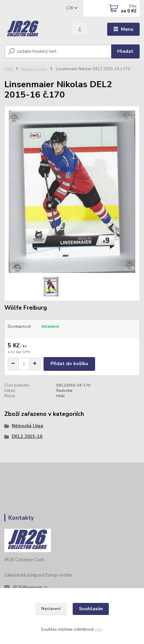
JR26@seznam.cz (30, 588)
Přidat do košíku (69, 363)
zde (98, 629)
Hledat (125, 51)
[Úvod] (32, 29)
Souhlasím (91, 609)
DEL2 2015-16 (27, 437)
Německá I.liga (34, 68)
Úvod (8, 68)
